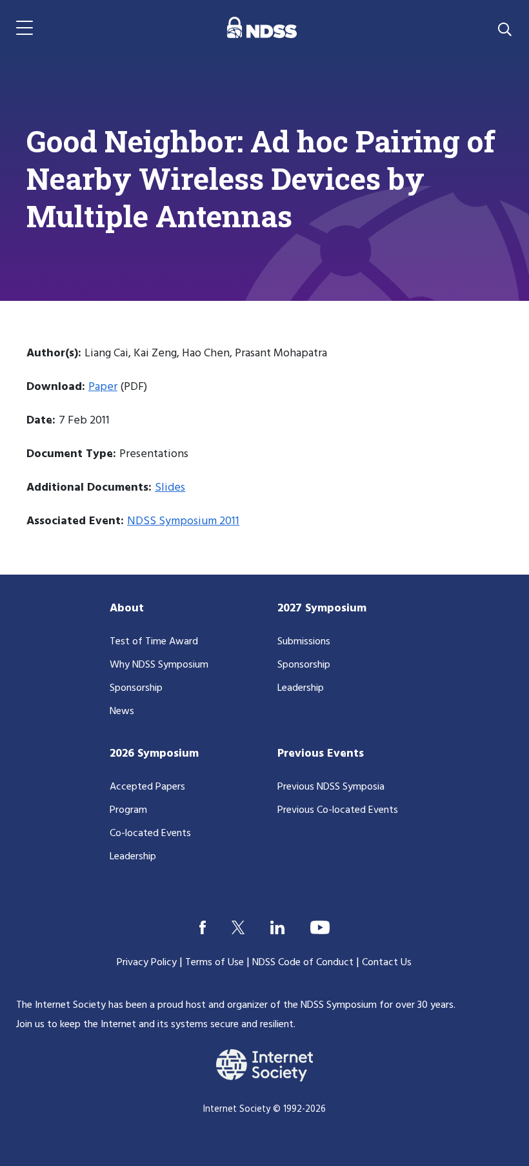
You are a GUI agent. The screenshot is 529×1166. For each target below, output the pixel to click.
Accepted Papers (147, 787)
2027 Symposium (321, 608)
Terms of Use (214, 962)
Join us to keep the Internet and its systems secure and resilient (155, 1024)
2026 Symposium (154, 753)
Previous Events (320, 753)
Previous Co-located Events (337, 810)
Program (128, 810)
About (127, 608)
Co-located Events (150, 833)
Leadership (300, 688)
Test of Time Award (154, 641)
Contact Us (387, 962)
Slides (170, 487)
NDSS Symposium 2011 (183, 521)
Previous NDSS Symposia (330, 787)
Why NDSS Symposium (159, 665)
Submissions (303, 641)
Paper (102, 387)
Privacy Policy (147, 962)
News (122, 711)
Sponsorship (136, 688)
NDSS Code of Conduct (303, 962)
